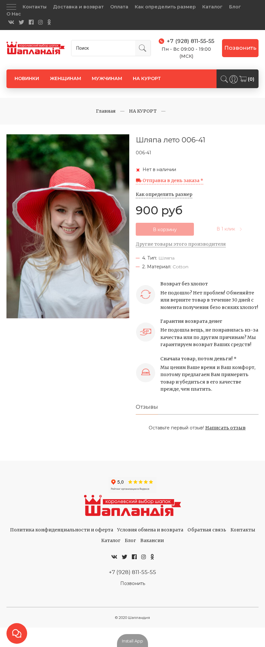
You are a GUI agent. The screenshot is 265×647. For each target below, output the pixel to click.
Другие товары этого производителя (181, 244)
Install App (132, 640)
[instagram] (40, 22)
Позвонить (240, 48)
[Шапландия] (35, 48)
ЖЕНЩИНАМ (65, 78)
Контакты (35, 7)
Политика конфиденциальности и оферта (61, 530)
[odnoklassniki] (49, 22)
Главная (106, 111)
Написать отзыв (225, 428)
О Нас (13, 14)
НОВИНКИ (27, 78)
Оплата (119, 7)
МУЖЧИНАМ (107, 78)
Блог (235, 7)
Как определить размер (165, 7)
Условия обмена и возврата (150, 530)
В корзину (165, 229)
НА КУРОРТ (147, 78)
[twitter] (21, 22)
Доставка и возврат (78, 7)
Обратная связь (206, 530)
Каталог (212, 7)
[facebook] (31, 22)
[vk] (11, 22)
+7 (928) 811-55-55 (132, 572)
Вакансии (152, 540)
